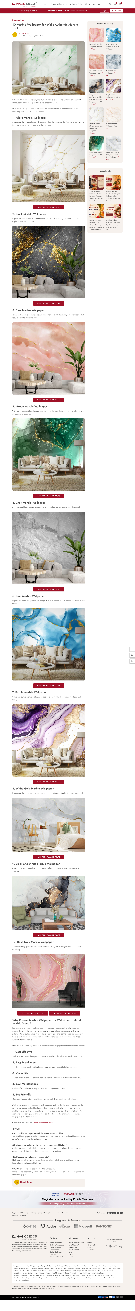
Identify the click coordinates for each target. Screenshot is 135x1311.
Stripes (25, 1273)
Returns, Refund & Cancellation (42, 1213)
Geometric (22, 1271)
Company (96, 4)
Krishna (61, 1275)
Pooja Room (90, 1275)
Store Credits (91, 1245)
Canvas (71, 1257)
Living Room (75, 1275)
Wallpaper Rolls (76, 4)
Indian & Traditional (19, 1268)
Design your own (55, 1247)
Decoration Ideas (18, 20)
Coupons (90, 1247)
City (99, 1268)
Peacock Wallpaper (84, 1273)
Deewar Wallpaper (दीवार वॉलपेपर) (67, 1273)
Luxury (94, 1278)
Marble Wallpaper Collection (44, 1122)
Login (105, 11)
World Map (113, 1266)
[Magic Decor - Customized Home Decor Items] (24, 4)
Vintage (41, 1273)
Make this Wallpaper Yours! (48, 207)
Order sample (54, 1250)
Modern (100, 1278)
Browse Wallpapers (58, 4)
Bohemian (71, 1268)
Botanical (77, 1268)
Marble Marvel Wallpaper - (111, 73)
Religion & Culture (58, 1271)
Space (111, 1271)
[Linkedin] (114, 1213)
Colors (71, 1254)
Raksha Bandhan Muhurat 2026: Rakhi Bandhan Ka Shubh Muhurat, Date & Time (113, 225)
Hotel (28, 1271)
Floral (114, 1268)
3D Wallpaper (68, 1266)
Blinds (87, 4)
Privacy (15, 1215)
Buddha (55, 1275)
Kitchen (83, 1275)
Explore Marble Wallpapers (64, 1013)
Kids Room (77, 1266)
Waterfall (54, 1273)
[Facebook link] (118, 1213)
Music (44, 1271)
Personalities (50, 1278)
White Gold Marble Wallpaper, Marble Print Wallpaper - (112, 156)
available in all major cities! (67, 11)
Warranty (23, 1215)
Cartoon (88, 1268)
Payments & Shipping (20, 1213)
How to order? (73, 1247)
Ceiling (95, 1268)
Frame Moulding (86, 1278)
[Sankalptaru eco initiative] (114, 1246)
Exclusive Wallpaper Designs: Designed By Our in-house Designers (43, 1266)
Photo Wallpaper (24, 1280)
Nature (28, 1268)
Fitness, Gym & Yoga (69, 1278)
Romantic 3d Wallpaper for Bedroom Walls (26, 1275)
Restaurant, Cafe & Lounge (73, 1271)
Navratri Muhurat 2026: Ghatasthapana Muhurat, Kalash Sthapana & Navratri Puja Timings (113, 196)
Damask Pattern (106, 1268)
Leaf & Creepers (36, 1271)
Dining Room (109, 1275)
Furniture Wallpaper (39, 1278)
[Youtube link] (108, 1213)
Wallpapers (17, 1266)
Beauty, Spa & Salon (56, 1268)
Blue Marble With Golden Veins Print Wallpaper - (112, 47)
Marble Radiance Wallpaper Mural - (112, 125)
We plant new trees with (114, 1240)
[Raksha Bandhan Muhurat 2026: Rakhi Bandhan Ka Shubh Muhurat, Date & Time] (113, 211)
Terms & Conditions (63, 1213)
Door (78, 1278)
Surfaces (30, 1273)
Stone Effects (17, 1273)
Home (45, 4)
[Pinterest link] (121, 1213)
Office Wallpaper (103, 1271)
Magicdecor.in (23, 1297)
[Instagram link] (111, 1213)
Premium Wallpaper (56, 1242)
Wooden (47, 1273)
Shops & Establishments (89, 1271)
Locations (53, 1254)
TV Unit (16, 1280)
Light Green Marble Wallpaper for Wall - (96, 154)
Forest (119, 1268)
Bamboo (46, 1268)
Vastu (106, 1266)
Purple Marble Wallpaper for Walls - (113, 97)
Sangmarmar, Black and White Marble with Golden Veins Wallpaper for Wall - (96, 99)
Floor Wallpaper (27, 1278)
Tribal (36, 1273)
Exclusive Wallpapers (57, 1245)
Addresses (90, 1250)
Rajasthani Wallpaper (98, 1273)
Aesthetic (84, 1266)
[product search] (110, 4)
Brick (83, 1268)
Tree (65, 1268)
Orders (89, 1242)
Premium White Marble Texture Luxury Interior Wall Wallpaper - (96, 128)
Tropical (101, 1266)
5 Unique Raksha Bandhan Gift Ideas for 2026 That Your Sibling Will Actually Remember (96, 196)
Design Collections (56, 1252)
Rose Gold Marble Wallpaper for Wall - (96, 46)
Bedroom (68, 1275)
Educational (58, 1278)
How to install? (74, 1250)
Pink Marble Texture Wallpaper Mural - (96, 73)
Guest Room (17, 1278)
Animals (40, 1268)
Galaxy (15, 1271)
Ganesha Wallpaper (46, 1275)
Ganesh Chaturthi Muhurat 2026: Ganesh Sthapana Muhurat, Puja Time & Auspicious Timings (96, 225)
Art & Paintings (93, 1266)
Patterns (49, 1271)
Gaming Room (99, 1275)
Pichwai (115, 1278)
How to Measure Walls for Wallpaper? (76, 1243)
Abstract (34, 1268)
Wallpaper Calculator (57, 1257)
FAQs (70, 1252)
